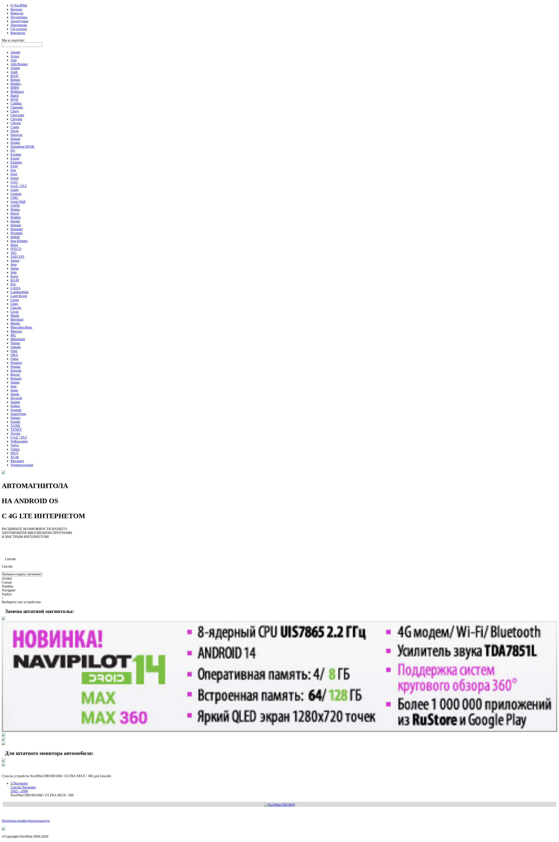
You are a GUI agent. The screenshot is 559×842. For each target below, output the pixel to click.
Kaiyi (14, 276)
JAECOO (17, 256)
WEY (14, 453)
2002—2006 (23, 789)
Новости (16, 13)
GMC (14, 198)
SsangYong (18, 414)
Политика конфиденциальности (26, 821)
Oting (14, 359)
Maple (14, 315)
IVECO (15, 249)
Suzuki (15, 422)
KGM (14, 280)
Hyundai (16, 233)
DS (12, 150)
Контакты (17, 33)
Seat (13, 386)
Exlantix (16, 162)
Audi (13, 72)
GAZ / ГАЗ (18, 186)
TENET (16, 429)
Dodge (15, 143)
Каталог (16, 9)
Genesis (15, 194)
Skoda (14, 394)
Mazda (15, 323)
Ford (13, 174)
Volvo (14, 445)
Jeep (13, 264)
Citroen (15, 123)
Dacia (14, 131)
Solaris (15, 402)
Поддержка (18, 17)
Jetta (13, 272)
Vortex (15, 449)
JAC (13, 253)
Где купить (18, 29)
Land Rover (18, 296)
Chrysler (16, 119)
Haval (14, 213)
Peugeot (16, 363)
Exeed (14, 158)
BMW (14, 88)
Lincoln (15, 308)
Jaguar (14, 260)
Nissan (15, 343)
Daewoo (16, 135)
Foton (14, 178)
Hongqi (15, 225)
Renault (15, 378)
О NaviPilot (18, 5)
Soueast (15, 410)
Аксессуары (19, 21)
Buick (14, 95)
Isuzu (14, 245)
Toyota (15, 433)
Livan (14, 311)
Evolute (15, 154)
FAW (14, 166)
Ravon (15, 374)
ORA (14, 355)
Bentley (15, 84)
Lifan (14, 304)
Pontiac (15, 366)
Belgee (15, 80)
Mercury (16, 331)
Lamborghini (19, 292)
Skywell (16, 398)
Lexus (14, 300)
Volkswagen (19, 441)
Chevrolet (17, 115)
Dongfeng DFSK (22, 146)
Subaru (15, 418)
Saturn (14, 382)
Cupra (14, 127)
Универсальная (21, 465)
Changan (16, 107)
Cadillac (16, 103)
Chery (14, 111)
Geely (14, 190)
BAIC (14, 76)
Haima (15, 209)
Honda (15, 221)
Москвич (17, 461)
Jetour (14, 268)
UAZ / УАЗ (18, 437)
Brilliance (17, 91)
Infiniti (15, 237)
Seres (14, 390)
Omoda (15, 347)
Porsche (15, 370)
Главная (8, 544)
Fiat (13, 170)
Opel (13, 351)
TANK (15, 425)
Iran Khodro (19, 241)
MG (13, 335)
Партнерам (18, 25)
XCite (14, 457)
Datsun (15, 139)
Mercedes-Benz (21, 327)
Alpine (15, 68)
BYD (14, 99)
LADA (15, 288)
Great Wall (17, 201)
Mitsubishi (17, 339)
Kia (13, 284)
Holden (15, 217)
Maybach (16, 319)
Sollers (15, 406)
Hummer (16, 229)
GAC (14, 182)
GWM (14, 205)
